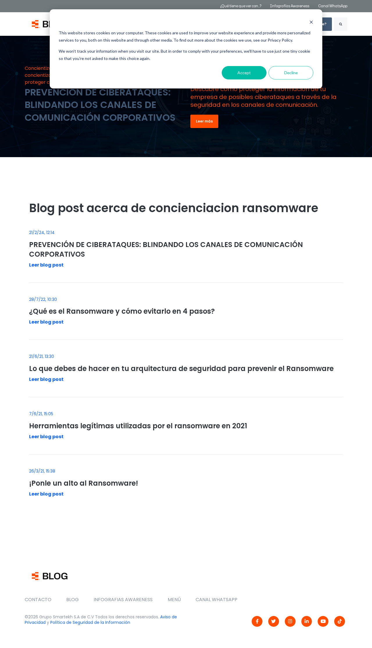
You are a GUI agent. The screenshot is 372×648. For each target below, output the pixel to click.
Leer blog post (46, 265)
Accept (244, 72)
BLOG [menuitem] (72, 599)
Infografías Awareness (290, 5)
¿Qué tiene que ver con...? (240, 5)
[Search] (340, 24)
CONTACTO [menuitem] (38, 599)
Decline (291, 72)
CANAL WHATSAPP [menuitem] (216, 599)
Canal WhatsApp (332, 5)
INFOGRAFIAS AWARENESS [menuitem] (123, 599)
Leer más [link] (204, 121)
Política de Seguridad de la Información (90, 622)
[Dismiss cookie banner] (311, 22)
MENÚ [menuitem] (174, 599)
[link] (257, 621)
